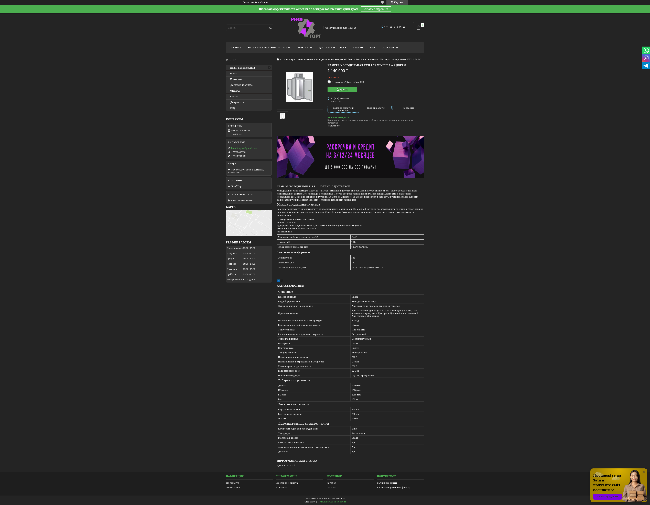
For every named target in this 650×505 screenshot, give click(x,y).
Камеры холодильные (299, 59)
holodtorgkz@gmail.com (244, 148)
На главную (232, 482)
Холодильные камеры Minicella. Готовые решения (347, 59)
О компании (233, 487)
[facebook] (278, 281)
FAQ (372, 47)
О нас (287, 47)
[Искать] (270, 28)
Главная (235, 47)
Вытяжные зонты (387, 482)
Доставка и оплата (332, 47)
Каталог (331, 482)
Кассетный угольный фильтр (393, 487)
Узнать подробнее (375, 9)
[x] (281, 281)
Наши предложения (262, 47)
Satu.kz (341, 498)
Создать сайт (250, 2)
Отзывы (235, 90)
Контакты (305, 47)
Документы (390, 47)
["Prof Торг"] (306, 28)
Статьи (358, 47)
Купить (344, 89)
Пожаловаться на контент (332, 501)
